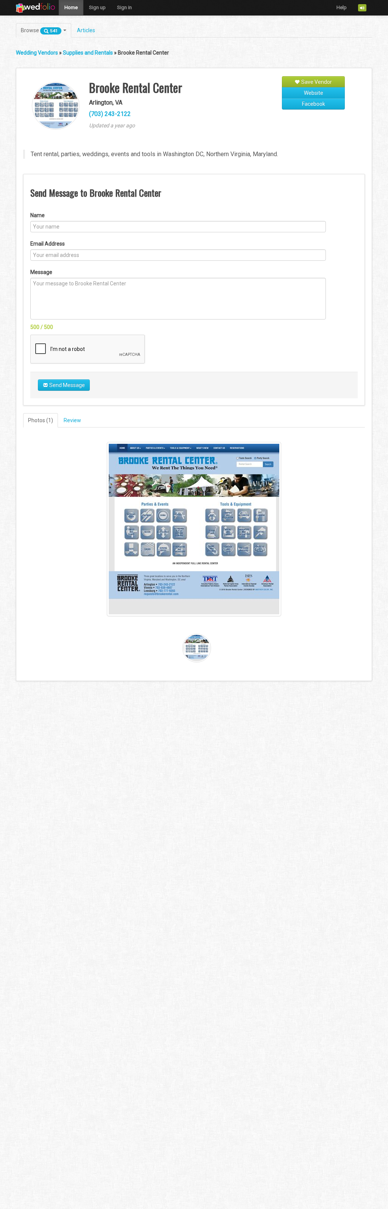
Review (72, 420)
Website (313, 93)
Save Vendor (316, 82)
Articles (86, 30)
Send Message (66, 385)
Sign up (97, 7)
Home (71, 7)
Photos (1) (40, 420)
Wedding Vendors (37, 53)
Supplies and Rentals (88, 53)
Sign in (124, 7)
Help (341, 7)
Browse (39, 30)
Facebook (313, 104)
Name (37, 215)
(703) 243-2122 (110, 113)
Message (41, 272)
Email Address (47, 244)
